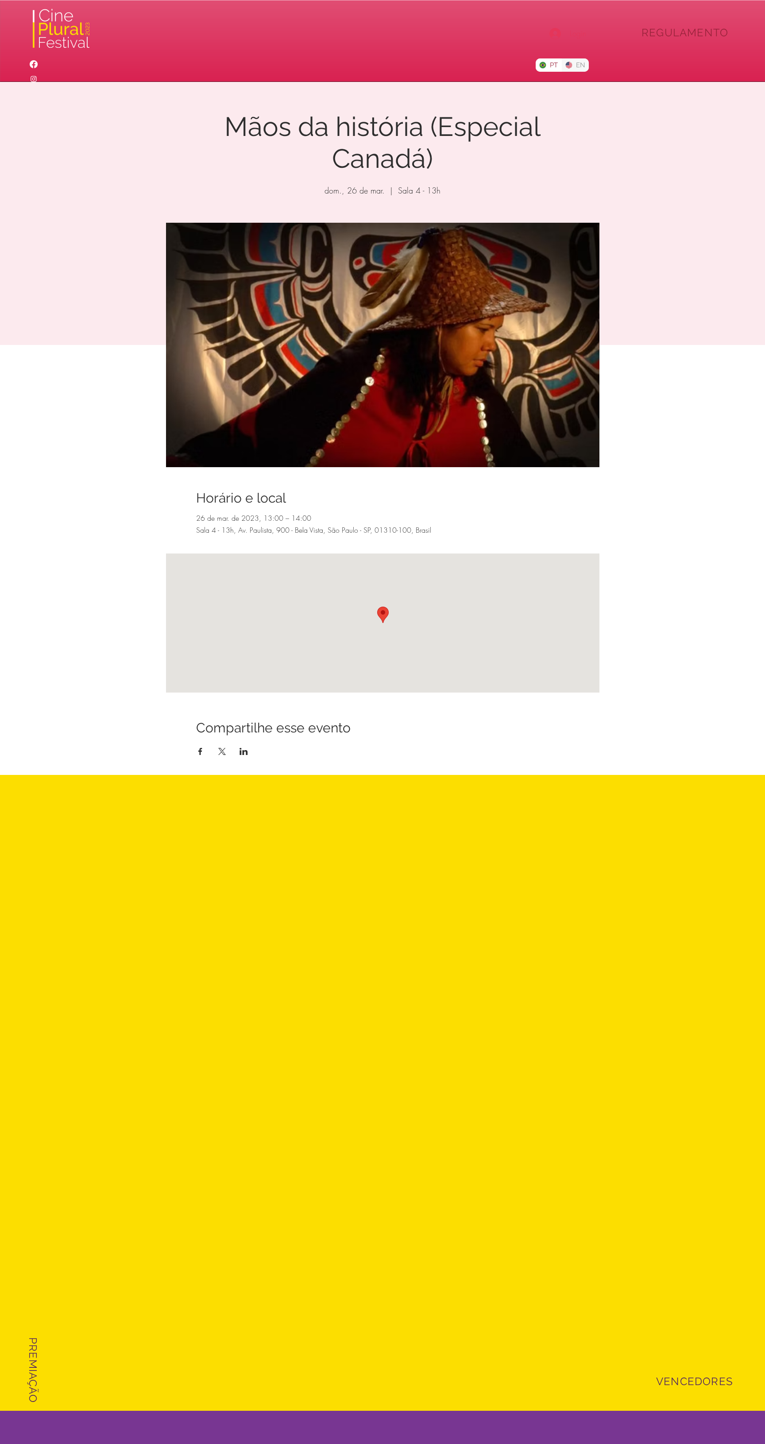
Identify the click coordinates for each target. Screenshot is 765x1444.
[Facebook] (34, 64)
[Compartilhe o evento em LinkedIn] (244, 751)
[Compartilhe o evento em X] (222, 751)
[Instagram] (34, 79)
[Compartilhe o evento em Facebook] (200, 751)
